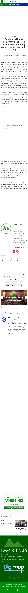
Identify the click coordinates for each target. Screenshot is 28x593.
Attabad (6, 274)
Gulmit (23, 277)
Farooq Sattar (14, 274)
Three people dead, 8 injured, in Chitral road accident (20, 530)
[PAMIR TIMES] (14, 4)
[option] (14, 297)
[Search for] (26, 4)
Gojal (16, 277)
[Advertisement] (14, 21)
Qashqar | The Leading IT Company (17, 586)
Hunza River (14, 280)
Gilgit (23, 274)
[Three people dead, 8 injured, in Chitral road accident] (21, 523)
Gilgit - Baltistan (7, 277)
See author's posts (19, 247)
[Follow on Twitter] (13, 53)
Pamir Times (10, 53)
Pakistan (14, 36)
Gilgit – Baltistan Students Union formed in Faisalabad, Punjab (7, 522)
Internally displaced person (14, 282)
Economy (14, 294)
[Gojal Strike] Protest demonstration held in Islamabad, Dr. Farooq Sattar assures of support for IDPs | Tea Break (13, 314)
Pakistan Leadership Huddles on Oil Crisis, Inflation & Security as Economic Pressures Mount (14, 299)
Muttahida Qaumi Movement (14, 285)
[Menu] (1, 4)
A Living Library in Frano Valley (9, 1)
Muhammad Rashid (13, 318)
